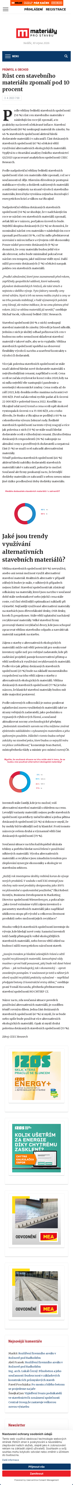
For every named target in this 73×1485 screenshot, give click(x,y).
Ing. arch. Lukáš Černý (23, 1371)
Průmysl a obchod (15, 69)
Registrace (56, 9)
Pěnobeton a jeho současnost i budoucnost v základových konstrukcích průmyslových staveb (34, 1375)
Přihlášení (33, 9)
